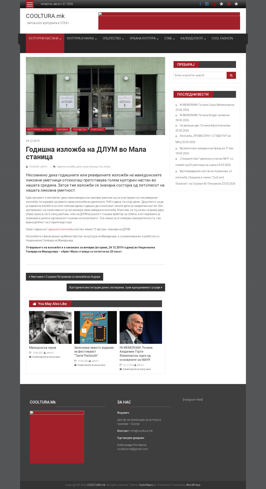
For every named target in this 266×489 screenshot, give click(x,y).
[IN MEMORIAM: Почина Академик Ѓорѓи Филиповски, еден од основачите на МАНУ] (141, 327)
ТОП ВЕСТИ (79, 129)
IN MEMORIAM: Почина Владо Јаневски (204, 115)
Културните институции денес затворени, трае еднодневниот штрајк (115, 287)
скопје (107, 166)
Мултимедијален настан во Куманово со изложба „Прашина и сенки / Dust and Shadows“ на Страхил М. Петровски (203, 177)
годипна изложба (66, 166)
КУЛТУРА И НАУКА (80, 38)
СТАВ (168, 38)
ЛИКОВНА (62, 129)
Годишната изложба (59, 229)
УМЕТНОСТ (97, 129)
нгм (101, 166)
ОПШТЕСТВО (112, 38)
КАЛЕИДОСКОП (192, 38)
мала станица (90, 166)
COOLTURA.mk (45, 15)
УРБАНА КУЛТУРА (143, 38)
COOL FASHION (222, 38)
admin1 (50, 352)
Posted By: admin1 (38, 166)
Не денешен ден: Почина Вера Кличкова (205, 125)
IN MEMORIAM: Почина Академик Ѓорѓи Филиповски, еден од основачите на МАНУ (136, 354)
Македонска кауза (42, 347)
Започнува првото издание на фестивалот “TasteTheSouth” (94, 352)
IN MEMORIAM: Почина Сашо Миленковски (207, 104)
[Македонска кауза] (50, 327)
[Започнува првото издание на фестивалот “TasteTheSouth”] (95, 327)
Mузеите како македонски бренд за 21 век (206, 148)
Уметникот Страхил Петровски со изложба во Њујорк (65, 276)
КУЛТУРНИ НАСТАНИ (43, 38)
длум (79, 166)
